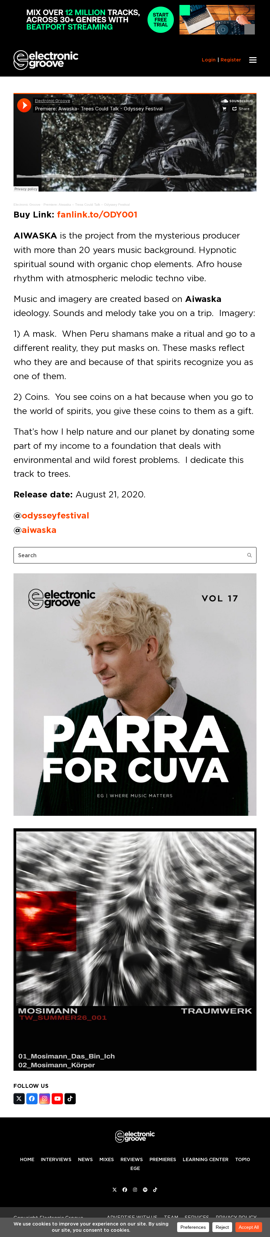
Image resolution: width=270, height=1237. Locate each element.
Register (231, 60)
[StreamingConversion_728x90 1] (135, 33)
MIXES (106, 1159)
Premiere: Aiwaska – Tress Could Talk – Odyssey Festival (86, 204)
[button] (252, 60)
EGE (135, 1168)
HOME (27, 1159)
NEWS (85, 1159)
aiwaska (39, 530)
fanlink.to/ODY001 (97, 214)
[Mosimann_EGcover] (135, 1068)
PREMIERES (162, 1159)
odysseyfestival (55, 515)
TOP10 (242, 1159)
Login (209, 60)
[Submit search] (249, 555)
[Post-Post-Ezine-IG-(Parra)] (135, 814)
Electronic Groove (27, 204)
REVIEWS (132, 1159)
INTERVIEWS (56, 1159)
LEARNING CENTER (206, 1159)
